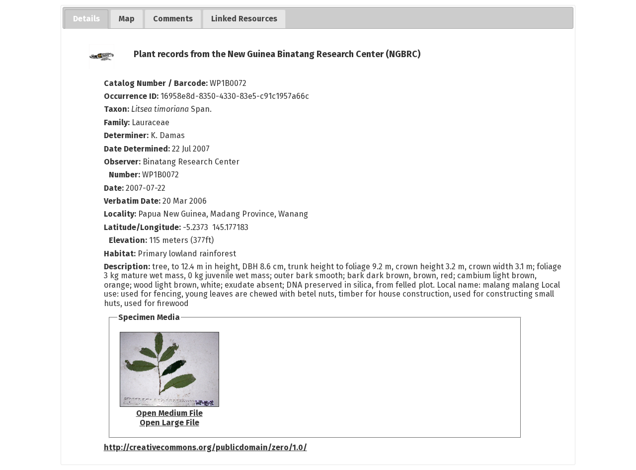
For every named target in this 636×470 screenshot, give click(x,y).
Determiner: (127, 135)
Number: (125, 174)
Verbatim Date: (132, 201)
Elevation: (129, 240)
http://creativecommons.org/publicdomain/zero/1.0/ (205, 447)
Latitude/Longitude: (142, 227)
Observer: (123, 161)
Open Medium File (169, 413)
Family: (117, 122)
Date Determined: (138, 149)
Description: (128, 266)
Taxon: (116, 109)
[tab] (86, 19)
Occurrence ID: (132, 96)
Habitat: (121, 253)
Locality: (120, 214)
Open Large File (169, 422)
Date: (114, 188)
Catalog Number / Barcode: (157, 83)
